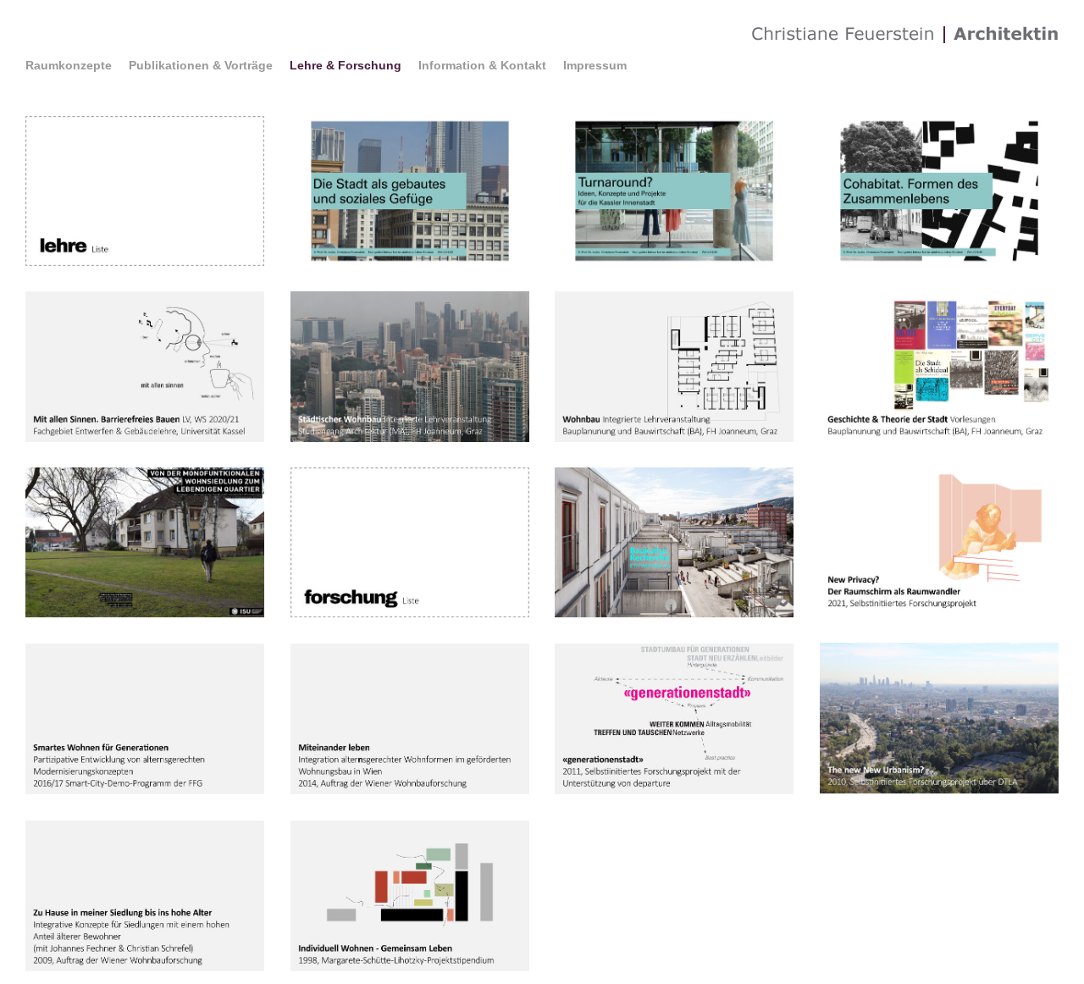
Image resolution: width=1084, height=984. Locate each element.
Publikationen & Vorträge (201, 65)
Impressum (595, 65)
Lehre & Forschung (345, 65)
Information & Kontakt (482, 65)
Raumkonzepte (68, 65)
